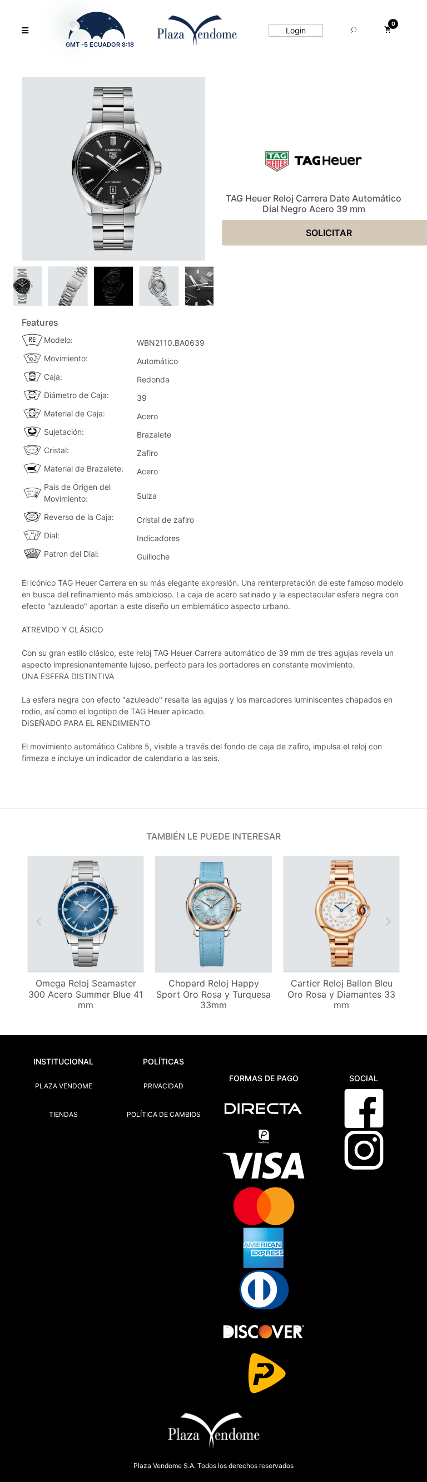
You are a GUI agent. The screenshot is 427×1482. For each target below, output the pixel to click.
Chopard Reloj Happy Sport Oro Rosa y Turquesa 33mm (213, 994)
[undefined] (113, 169)
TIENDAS (63, 1114)
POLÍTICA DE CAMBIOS (164, 1114)
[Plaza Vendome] (197, 30)
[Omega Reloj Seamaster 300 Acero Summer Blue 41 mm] (85, 914)
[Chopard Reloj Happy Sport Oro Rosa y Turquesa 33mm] (213, 914)
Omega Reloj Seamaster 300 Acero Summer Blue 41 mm (85, 994)
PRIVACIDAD (163, 1086)
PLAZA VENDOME (63, 1086)
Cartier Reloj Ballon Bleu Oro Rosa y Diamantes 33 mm (341, 994)
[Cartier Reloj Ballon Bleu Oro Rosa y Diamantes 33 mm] (341, 914)
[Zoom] (22, 285)
